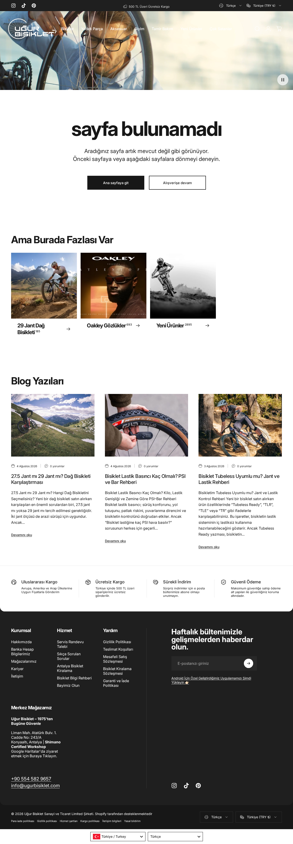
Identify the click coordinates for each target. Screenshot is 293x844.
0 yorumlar (57, 466)
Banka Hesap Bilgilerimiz (22, 651)
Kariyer (17, 668)
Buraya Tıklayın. (43, 756)
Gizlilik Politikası (117, 641)
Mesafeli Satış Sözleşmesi (115, 659)
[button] (282, 79)
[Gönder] (248, 663)
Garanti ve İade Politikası (116, 683)
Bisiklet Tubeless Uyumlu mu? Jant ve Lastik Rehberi (238, 479)
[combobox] (230, 5)
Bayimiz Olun (68, 685)
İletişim (17, 676)
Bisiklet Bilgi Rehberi (74, 678)
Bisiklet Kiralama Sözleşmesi (117, 671)
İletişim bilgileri (111, 821)
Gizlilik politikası (47, 821)
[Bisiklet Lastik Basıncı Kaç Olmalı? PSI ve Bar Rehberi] (146, 425)
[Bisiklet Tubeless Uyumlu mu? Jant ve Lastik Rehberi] (240, 425)
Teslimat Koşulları (118, 649)
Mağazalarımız (24, 661)
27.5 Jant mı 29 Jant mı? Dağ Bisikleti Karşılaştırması (51, 479)
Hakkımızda (21, 641)
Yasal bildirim (132, 821)
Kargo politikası (90, 821)
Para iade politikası (22, 821)
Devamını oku (21, 535)
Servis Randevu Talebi (70, 644)
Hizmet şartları (69, 821)
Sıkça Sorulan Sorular (69, 656)
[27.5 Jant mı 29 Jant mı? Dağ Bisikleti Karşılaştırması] (53, 425)
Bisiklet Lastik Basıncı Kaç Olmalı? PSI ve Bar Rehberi (145, 479)
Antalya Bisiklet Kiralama (70, 668)
